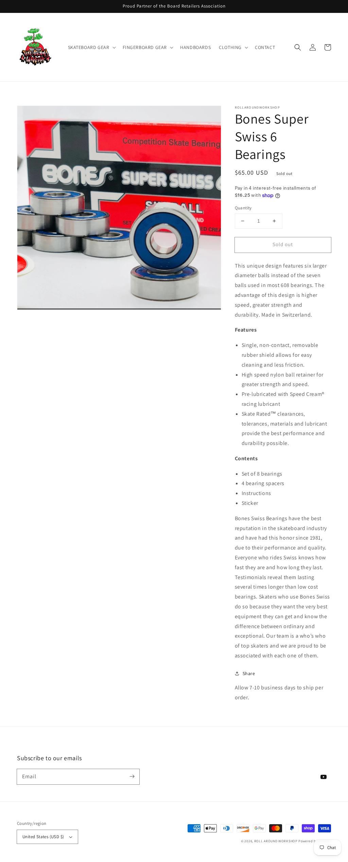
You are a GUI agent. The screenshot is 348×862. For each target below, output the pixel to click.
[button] (91, 47)
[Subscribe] (131, 776)
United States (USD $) (43, 837)
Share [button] (249, 673)
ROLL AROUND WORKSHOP (276, 841)
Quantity (243, 208)
